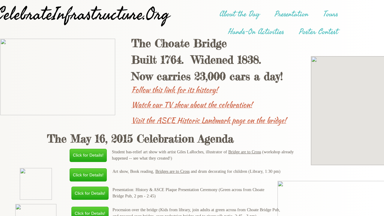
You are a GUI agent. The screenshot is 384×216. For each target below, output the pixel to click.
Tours (330, 14)
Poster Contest (318, 31)
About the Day (240, 14)
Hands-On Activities (256, 31)
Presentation (291, 14)
